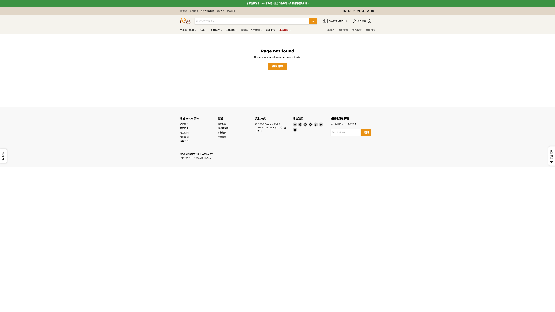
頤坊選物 (343, 30)
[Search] (313, 21)
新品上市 (270, 30)
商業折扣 (231, 11)
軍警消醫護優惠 (207, 11)
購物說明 (183, 11)
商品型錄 (184, 132)
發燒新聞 (184, 136)
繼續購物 (277, 66)
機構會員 (220, 11)
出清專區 (284, 30)
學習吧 (330, 30)
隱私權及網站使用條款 (189, 154)
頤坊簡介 (184, 124)
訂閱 (366, 132)
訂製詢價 (194, 11)
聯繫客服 (222, 136)
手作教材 (356, 30)
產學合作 (184, 141)
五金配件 (215, 30)
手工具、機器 (187, 30)
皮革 (202, 30)
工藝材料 (231, 30)
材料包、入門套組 (250, 30)
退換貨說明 (223, 128)
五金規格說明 (207, 154)
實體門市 (370, 30)
